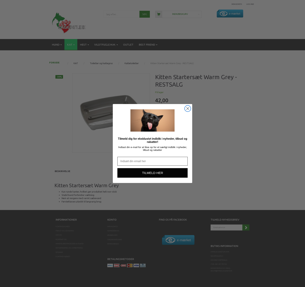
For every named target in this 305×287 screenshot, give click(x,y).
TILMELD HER (152, 173)
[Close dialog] (188, 108)
